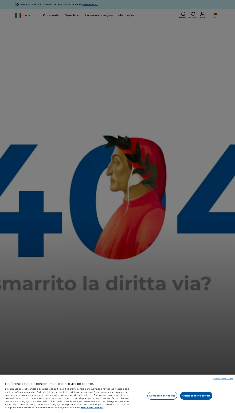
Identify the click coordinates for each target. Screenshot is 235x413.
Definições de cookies (162, 395)
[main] (117, 394)
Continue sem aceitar (223, 379)
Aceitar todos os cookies (196, 395)
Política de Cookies (92, 407)
